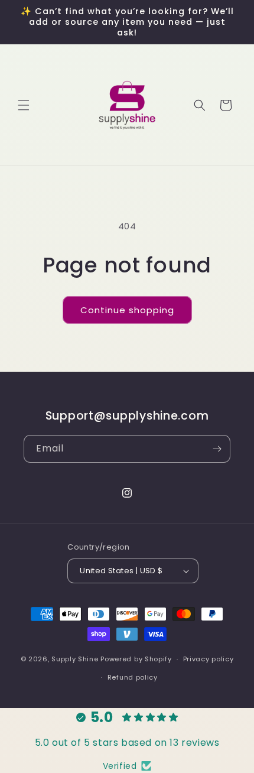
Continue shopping (127, 310)
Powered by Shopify (136, 659)
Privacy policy (208, 659)
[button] (24, 105)
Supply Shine (74, 659)
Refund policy (133, 677)
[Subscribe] (217, 449)
